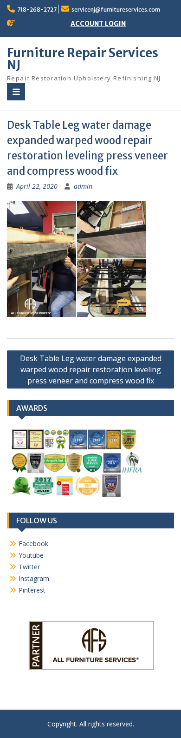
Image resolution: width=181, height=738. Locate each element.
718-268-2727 (37, 9)
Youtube (31, 555)
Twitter (29, 566)
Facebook (33, 543)
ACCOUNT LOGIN (98, 24)
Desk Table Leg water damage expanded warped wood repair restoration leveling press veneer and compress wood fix (91, 369)
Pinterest (32, 590)
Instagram (34, 578)
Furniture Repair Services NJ (82, 58)
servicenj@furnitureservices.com (115, 9)
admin (83, 186)
